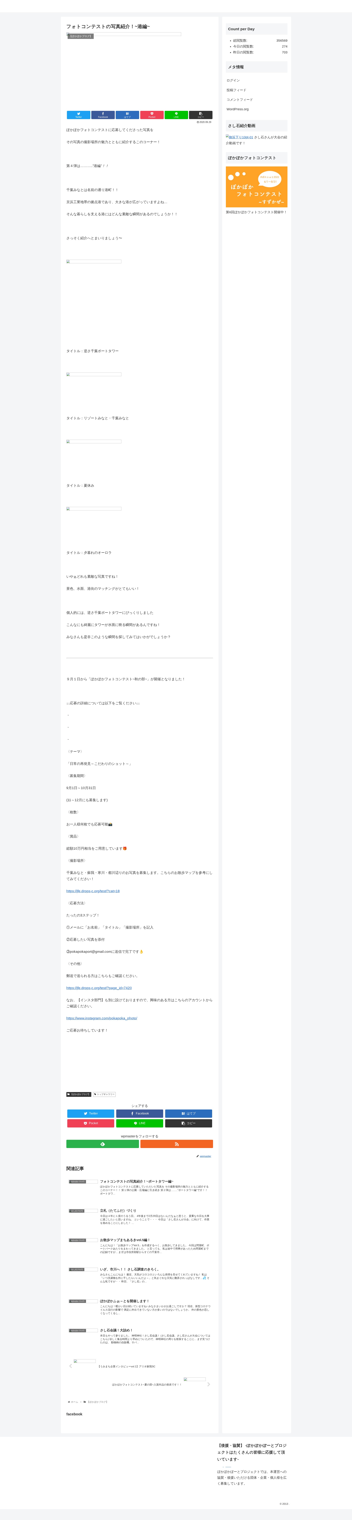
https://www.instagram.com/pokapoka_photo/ (101, 1018)
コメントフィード (240, 99)
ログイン (233, 80)
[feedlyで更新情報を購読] (102, 1144)
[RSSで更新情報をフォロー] (176, 1144)
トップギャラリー (106, 1094)
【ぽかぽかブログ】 (80, 1094)
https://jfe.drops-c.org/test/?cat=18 (93, 891)
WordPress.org (238, 109)
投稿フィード (236, 90)
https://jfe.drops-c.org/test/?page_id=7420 (99, 988)
